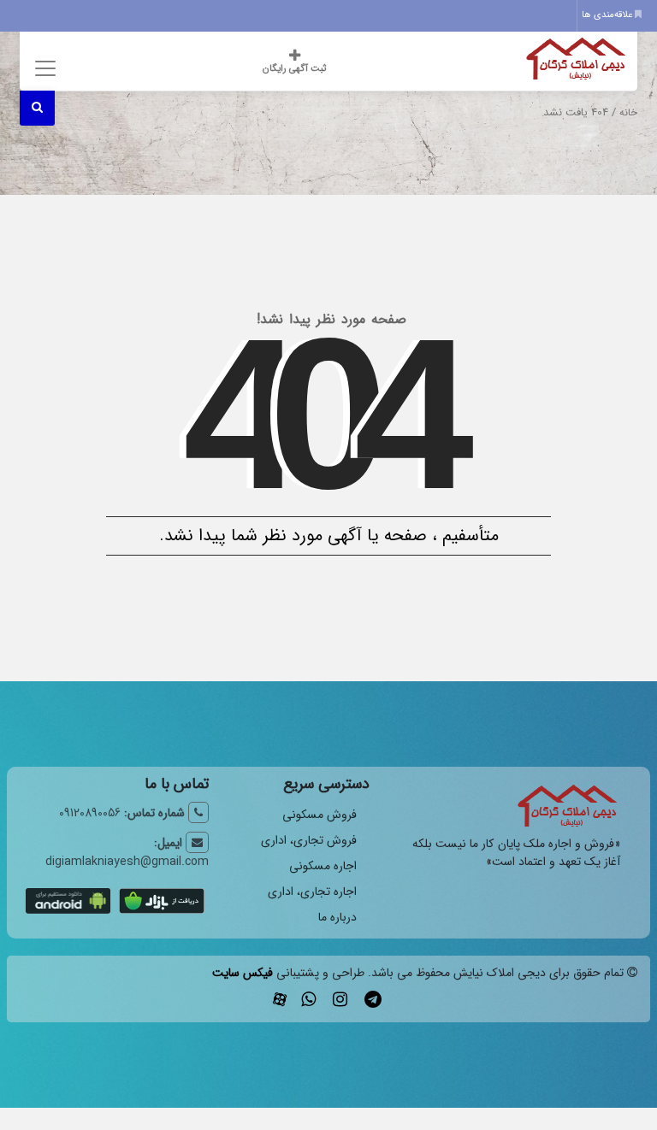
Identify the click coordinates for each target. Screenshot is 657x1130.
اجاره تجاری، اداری (312, 891)
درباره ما (337, 917)
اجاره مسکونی (323, 865)
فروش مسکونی (319, 814)
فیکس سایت (242, 972)
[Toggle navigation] (43, 68)
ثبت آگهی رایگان (294, 69)
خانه (628, 113)
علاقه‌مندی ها (608, 15)
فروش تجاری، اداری (309, 840)
